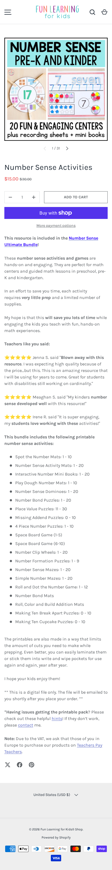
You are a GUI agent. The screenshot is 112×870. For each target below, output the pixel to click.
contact (25, 725)
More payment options (56, 225)
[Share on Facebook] (20, 765)
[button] (104, 12)
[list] (56, 89)
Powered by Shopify (56, 837)
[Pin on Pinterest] (32, 765)
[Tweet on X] (8, 765)
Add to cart (76, 197)
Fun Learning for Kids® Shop (62, 829)
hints (57, 718)
